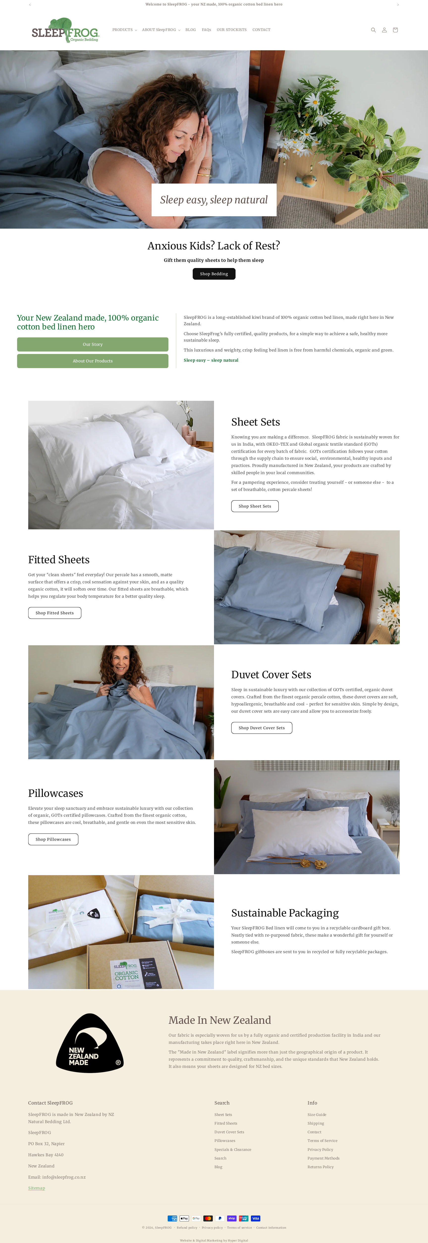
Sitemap (36, 1188)
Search (220, 1158)
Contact (314, 1132)
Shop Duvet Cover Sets (262, 728)
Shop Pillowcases (53, 839)
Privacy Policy (320, 1149)
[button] (124, 30)
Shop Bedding (214, 273)
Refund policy (187, 1227)
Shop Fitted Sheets (55, 613)
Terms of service (239, 1227)
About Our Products (93, 360)
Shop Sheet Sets (255, 506)
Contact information (271, 1227)
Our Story (93, 344)
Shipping (316, 1123)
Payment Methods (324, 1158)
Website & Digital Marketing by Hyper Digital (214, 1240)
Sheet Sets (223, 1114)
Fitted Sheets (226, 1123)
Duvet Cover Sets (229, 1132)
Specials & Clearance (232, 1149)
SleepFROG (163, 1227)
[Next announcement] (398, 4)
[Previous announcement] (30, 4)
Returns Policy (321, 1167)
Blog (218, 1167)
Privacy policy (212, 1227)
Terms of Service (323, 1140)
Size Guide (317, 1114)
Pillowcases (225, 1140)
